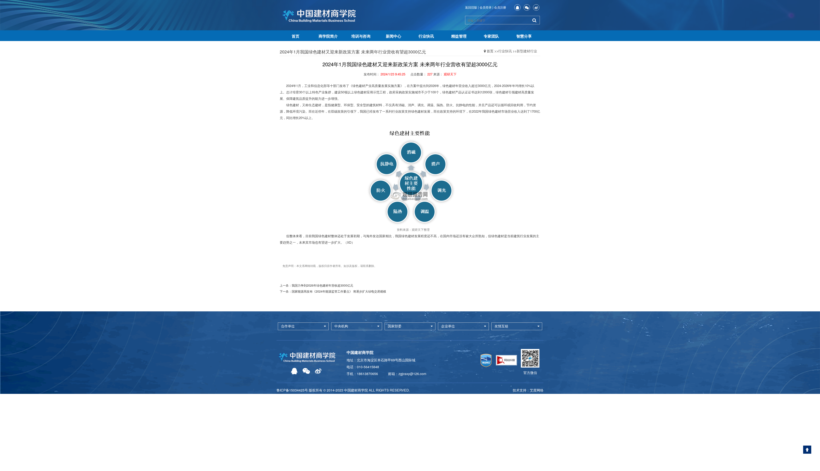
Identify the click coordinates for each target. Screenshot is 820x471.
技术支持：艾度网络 (528, 390)
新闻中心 (393, 36)
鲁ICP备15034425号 (292, 390)
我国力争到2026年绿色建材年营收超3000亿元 (322, 285)
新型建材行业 (527, 51)
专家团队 (491, 36)
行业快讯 (426, 36)
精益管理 (459, 36)
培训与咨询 (360, 36)
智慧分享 (524, 36)
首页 (295, 36)
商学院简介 (328, 36)
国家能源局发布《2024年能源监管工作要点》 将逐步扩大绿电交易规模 (339, 291)
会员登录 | (486, 7)
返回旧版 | (472, 7)
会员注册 (500, 7)
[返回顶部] (807, 449)
